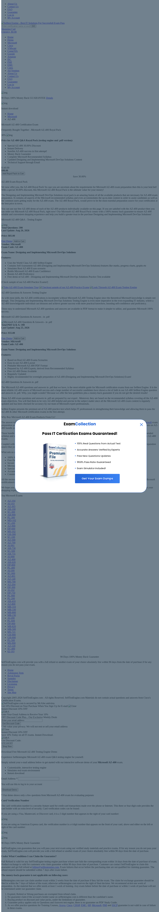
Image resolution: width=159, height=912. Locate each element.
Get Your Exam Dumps (97, 478)
